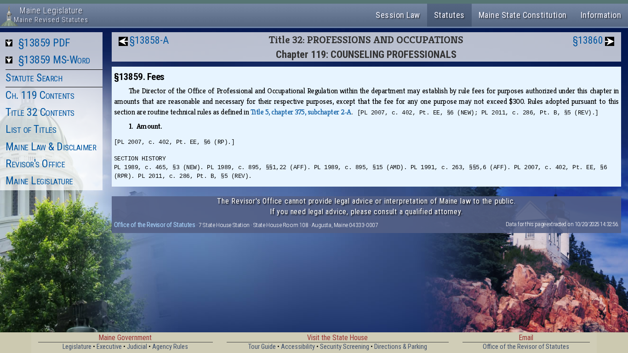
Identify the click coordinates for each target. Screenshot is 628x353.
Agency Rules (170, 347)
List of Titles (31, 129)
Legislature (77, 347)
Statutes (449, 15)
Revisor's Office (35, 163)
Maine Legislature (39, 180)
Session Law (398, 15)
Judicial (137, 347)
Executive (109, 347)
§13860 (588, 40)
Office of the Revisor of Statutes (154, 225)
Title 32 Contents (40, 112)
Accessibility (298, 347)
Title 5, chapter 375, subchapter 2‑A (301, 112)
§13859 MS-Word (54, 59)
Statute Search (34, 77)
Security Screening (344, 347)
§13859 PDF (44, 42)
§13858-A (149, 40)
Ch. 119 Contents (40, 95)
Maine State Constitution (523, 15)
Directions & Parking (400, 347)
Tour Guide (262, 347)
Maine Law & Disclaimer (51, 146)
